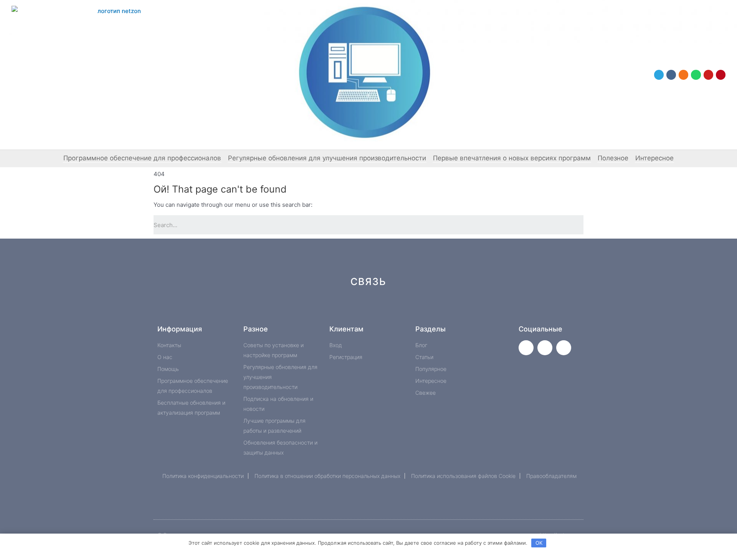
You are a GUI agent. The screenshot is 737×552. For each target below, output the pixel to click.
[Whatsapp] (696, 74)
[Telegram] (659, 74)
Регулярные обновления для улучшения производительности (327, 158)
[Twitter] (526, 347)
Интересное (654, 158)
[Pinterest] (720, 74)
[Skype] (433, 309)
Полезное (613, 158)
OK (538, 543)
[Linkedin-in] (407, 309)
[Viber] (458, 309)
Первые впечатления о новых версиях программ (512, 158)
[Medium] (381, 309)
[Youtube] (708, 74)
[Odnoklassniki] (683, 74)
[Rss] (484, 309)
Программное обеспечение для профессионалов (142, 158)
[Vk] (671, 74)
